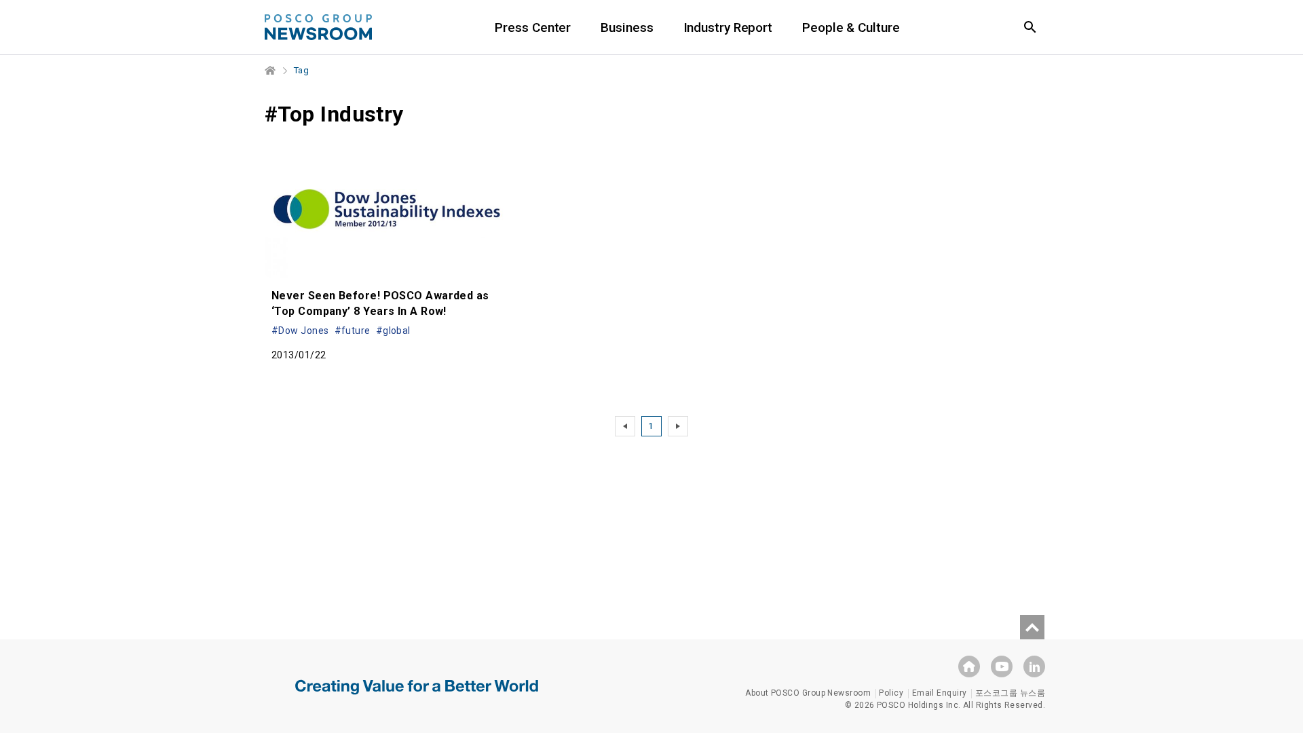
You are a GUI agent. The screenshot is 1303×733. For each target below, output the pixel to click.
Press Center (533, 27)
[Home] (271, 70)
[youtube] (1002, 666)
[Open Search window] (1030, 27)
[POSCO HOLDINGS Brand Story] (417, 697)
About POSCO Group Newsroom (808, 693)
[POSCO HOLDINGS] (969, 666)
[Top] (1032, 627)
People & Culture (850, 27)
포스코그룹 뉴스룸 (1010, 693)
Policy (891, 693)
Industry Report (728, 27)
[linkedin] (1034, 666)
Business (627, 27)
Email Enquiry (939, 693)
